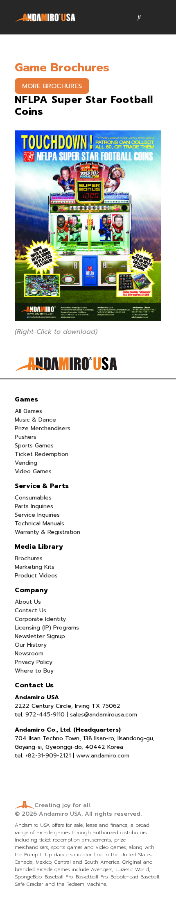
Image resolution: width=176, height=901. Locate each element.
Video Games (33, 471)
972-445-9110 (45, 714)
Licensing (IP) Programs (47, 627)
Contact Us (30, 610)
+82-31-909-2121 (48, 755)
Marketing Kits (34, 567)
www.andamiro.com (102, 755)
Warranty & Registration (47, 532)
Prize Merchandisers (42, 428)
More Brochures (52, 86)
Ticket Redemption (41, 454)
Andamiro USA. (61, 814)
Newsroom (29, 653)
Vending (26, 462)
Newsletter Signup (40, 636)
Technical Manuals (39, 523)
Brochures (29, 558)
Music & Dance (35, 419)
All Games (28, 411)
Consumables (33, 497)
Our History (31, 645)
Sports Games (34, 445)
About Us (28, 602)
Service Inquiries (37, 515)
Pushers (25, 437)
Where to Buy (34, 670)
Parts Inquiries (34, 506)
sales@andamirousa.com (103, 714)
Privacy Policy (33, 662)
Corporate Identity (40, 619)
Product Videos (36, 575)
